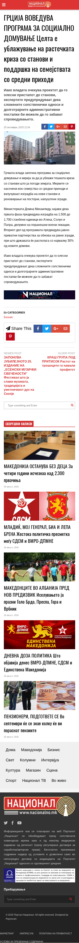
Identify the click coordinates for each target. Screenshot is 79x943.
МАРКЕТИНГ (7, 933)
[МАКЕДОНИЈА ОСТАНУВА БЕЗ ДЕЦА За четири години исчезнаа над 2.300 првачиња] (39, 445)
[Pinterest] (71, 127)
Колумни (27, 760)
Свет (10, 760)
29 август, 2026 (11, 486)
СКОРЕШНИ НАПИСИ (18, 424)
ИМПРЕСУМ (26, 933)
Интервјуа (50, 760)
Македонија (31, 750)
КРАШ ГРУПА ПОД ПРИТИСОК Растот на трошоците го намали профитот (58, 363)
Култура (13, 770)
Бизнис (8, 317)
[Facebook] (44, 127)
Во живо (59, 780)
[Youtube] (19, 823)
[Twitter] (51, 127)
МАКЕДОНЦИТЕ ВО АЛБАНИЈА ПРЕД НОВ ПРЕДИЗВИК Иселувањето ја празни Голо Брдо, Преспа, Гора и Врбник (36, 598)
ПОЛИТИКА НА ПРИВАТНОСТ (55, 933)
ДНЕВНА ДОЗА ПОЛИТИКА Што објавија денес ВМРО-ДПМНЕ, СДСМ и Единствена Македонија (38, 662)
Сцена (52, 770)
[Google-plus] (58, 127)
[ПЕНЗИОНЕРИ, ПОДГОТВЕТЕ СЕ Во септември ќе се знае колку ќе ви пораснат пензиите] (39, 695)
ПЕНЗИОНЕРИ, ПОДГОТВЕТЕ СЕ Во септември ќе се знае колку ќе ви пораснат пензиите (34, 723)
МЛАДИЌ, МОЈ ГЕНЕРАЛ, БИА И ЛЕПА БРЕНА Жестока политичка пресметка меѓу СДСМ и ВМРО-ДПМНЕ (37, 533)
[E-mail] (65, 127)
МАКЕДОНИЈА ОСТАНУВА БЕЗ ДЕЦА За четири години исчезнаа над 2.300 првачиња (38, 473)
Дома (10, 750)
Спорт (11, 780)
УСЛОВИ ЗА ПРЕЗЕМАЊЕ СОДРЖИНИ (21, 941)
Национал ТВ (34, 780)
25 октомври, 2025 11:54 (17, 127)
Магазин (33, 770)
